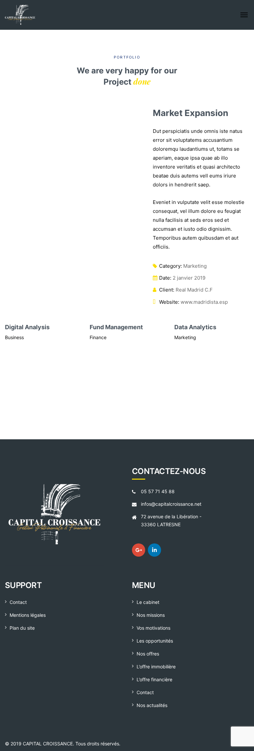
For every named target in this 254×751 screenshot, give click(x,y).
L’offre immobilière (156, 666)
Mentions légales (28, 615)
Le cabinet (148, 602)
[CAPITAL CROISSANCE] (58, 15)
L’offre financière (154, 679)
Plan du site (22, 628)
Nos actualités (152, 705)
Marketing (195, 266)
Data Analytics (113, 327)
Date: (165, 278)
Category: (170, 266)
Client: (166, 290)
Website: (169, 302)
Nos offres (148, 653)
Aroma (185, 398)
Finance (15, 337)
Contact (18, 602)
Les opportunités (155, 641)
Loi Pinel (185, 409)
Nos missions (151, 615)
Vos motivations (153, 628)
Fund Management (33, 327)
